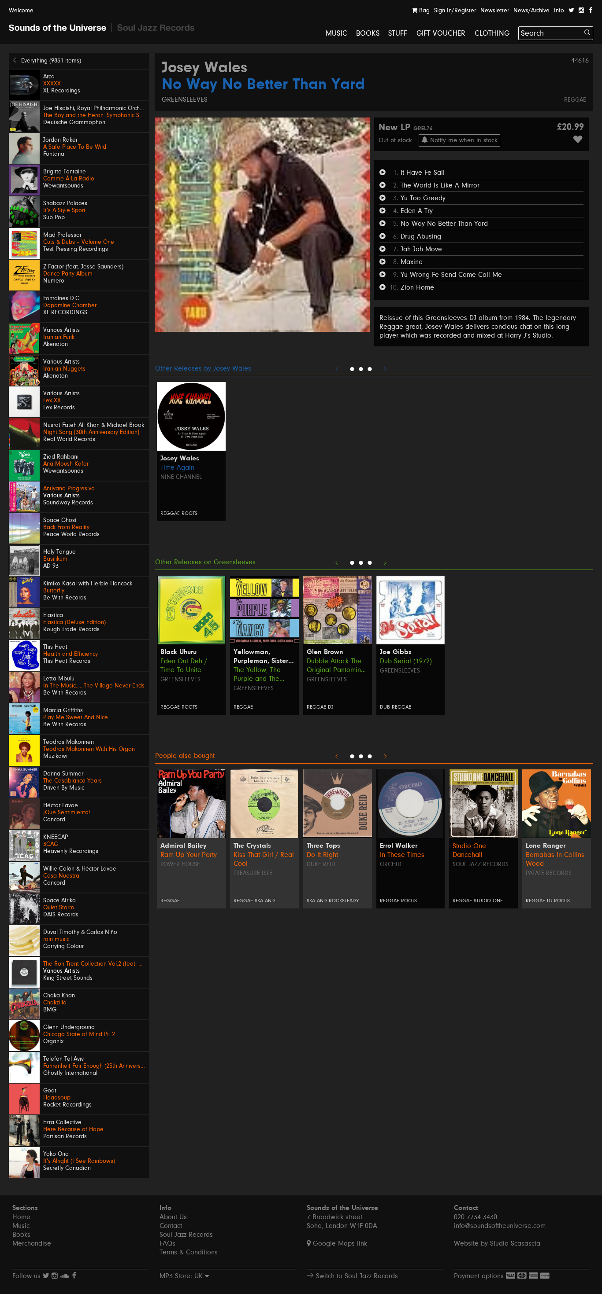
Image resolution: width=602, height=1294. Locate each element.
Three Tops (323, 845)
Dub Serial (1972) (406, 661)
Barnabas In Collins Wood (555, 859)
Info (559, 10)
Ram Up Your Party (188, 855)
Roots (189, 513)
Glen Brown (325, 652)
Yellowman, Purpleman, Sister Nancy (261, 657)
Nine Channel (181, 477)
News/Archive (531, 10)
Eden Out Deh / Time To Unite (183, 665)
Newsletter (494, 10)
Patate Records (549, 873)
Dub (385, 707)
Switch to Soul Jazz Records (356, 1276)
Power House (180, 864)
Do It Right (322, 855)
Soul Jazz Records (481, 864)
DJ (330, 707)
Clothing (492, 33)
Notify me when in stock (463, 140)
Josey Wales (204, 68)
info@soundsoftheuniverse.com (500, 1226)
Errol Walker (398, 845)
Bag (423, 10)
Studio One (488, 901)
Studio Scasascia (515, 1243)
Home (21, 1217)
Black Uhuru (178, 652)
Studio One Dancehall (469, 850)
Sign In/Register (455, 10)
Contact (171, 1226)
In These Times (402, 855)
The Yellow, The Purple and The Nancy (257, 674)
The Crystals (252, 845)
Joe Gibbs (396, 652)
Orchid (390, 864)
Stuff (398, 33)
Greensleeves (185, 99)
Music (336, 33)
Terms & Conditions (189, 1252)
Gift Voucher (441, 33)
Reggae (575, 99)
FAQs (167, 1243)
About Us (173, 1217)
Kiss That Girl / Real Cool (264, 859)
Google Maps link (339, 1243)
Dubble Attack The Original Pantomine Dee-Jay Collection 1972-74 (336, 665)
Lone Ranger (545, 845)
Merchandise (31, 1243)
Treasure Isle (253, 873)
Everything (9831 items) (50, 60)
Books (367, 33)
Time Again (177, 467)
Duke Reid (321, 864)
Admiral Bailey (183, 845)
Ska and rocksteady (333, 901)
